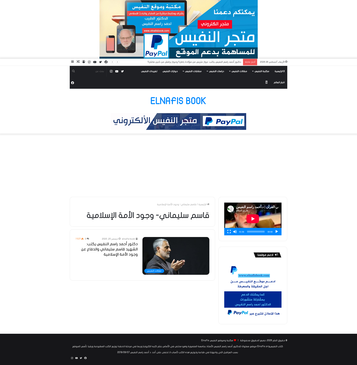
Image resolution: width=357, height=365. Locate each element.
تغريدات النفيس (149, 71)
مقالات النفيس (239, 71)
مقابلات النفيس (193, 71)
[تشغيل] (277, 231)
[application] (253, 219)
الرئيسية (279, 71)
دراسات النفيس (216, 71)
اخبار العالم (279, 82)
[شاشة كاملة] (229, 231)
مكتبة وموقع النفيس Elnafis (217, 340)
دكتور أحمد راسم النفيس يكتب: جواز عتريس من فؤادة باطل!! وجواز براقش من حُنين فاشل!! (194, 62)
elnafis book (128, 239)
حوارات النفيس (170, 71)
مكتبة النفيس (262, 71)
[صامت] (235, 231)
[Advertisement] (178, 165)
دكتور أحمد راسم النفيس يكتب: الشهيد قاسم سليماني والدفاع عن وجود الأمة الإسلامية (109, 249)
